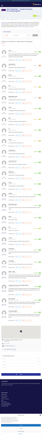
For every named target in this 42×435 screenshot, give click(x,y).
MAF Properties (4, 22)
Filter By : (3, 42)
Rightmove (27, 26)
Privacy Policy (3, 401)
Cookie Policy (20, 433)
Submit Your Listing (5, 398)
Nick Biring (4, 290)
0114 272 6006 (6, 343)
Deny (21, 428)
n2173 (4, 101)
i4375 (4, 177)
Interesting (19, 60)
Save (8, 19)
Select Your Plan (4, 396)
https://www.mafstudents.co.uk (9, 345)
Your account (4, 397)
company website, (21, 26)
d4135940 (4, 209)
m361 (4, 166)
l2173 (4, 123)
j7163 (4, 80)
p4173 (4, 144)
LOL (25, 60)
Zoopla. (32, 26)
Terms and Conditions (5, 403)
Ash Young (4, 316)
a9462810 (4, 243)
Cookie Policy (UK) (4, 406)
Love (30, 60)
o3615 (4, 112)
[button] (40, 415)
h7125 (4, 91)
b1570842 (4, 232)
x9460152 (4, 277)
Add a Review (14, 19)
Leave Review (3, 394)
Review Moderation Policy (6, 404)
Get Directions (6, 341)
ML (4, 55)
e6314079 (4, 198)
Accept (21, 425)
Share (4, 19)
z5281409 (4, 254)
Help (2, 400)
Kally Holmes (4, 304)
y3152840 (4, 266)
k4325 (4, 155)
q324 (4, 188)
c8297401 (4, 221)
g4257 (4, 134)
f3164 (4, 69)
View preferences (21, 431)
